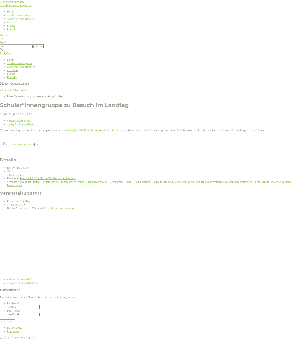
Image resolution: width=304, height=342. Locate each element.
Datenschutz (76, 181)
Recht (257, 181)
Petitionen (246, 181)
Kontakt (12, 29)
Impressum (13, 331)
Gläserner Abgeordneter (21, 18)
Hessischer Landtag (194, 181)
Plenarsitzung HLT (19, 120)
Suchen (38, 46)
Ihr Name (13, 303)
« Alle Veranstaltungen (13, 90)
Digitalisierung (142, 181)
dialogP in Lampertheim (22, 124)
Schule (265, 181)
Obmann (234, 181)
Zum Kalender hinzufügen (21, 144)
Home (10, 11)
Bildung (35, 181)
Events (11, 25)
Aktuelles (12, 22)
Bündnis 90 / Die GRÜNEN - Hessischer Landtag (48, 178)
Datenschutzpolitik (97, 181)
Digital (128, 181)
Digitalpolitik (159, 181)
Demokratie (116, 181)
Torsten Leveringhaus (15, 5)
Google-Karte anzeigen (63, 208)
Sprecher (275, 181)
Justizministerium (217, 181)
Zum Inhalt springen (12, 2)
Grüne (178, 181)
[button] (152, 42)
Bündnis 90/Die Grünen (54, 181)
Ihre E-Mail (14, 310)
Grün (171, 181)
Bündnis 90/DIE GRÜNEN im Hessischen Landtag (93, 130)
